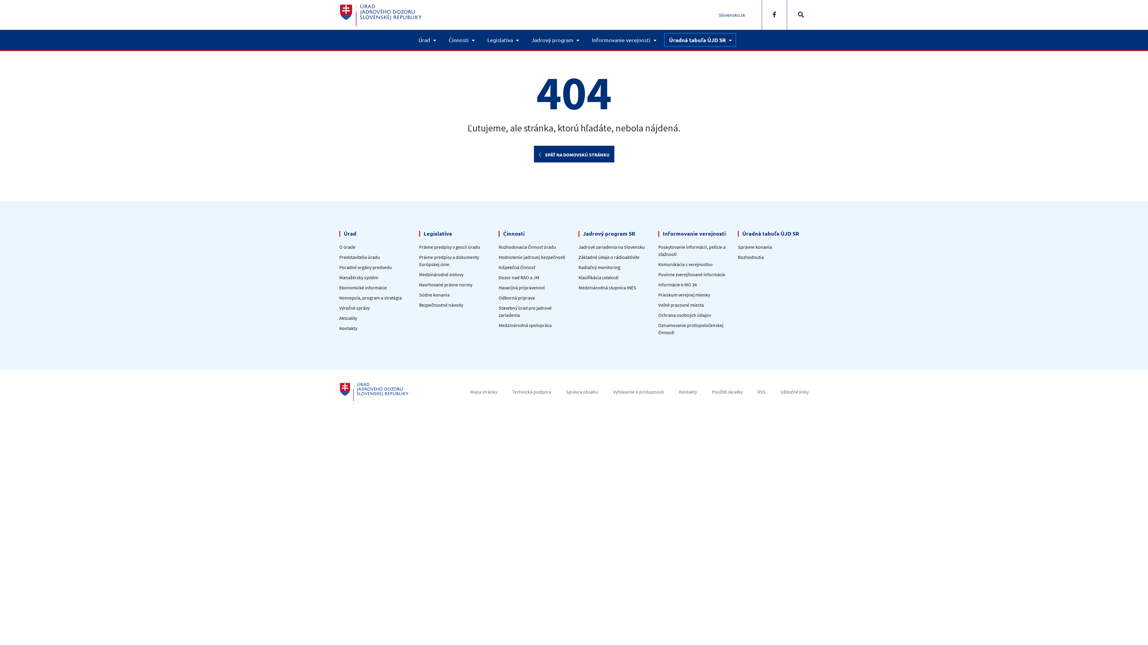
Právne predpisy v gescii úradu (449, 247)
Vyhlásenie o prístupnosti (638, 392)
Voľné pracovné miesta (681, 305)
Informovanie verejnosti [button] (621, 40)
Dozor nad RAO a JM (519, 277)
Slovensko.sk (732, 15)
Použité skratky (727, 392)
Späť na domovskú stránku (577, 155)
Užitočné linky (795, 392)
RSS (762, 392)
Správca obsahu (582, 392)
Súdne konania (434, 295)
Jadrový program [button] (552, 40)
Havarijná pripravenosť (522, 288)
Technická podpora (531, 392)
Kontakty (348, 328)
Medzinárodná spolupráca (525, 325)
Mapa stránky (483, 392)
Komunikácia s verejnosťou (685, 264)
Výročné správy (354, 308)
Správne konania (755, 247)
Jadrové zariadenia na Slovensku (611, 247)
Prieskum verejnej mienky (684, 295)
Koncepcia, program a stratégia (370, 298)
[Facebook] (774, 15)
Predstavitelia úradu (359, 257)
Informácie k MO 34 (677, 285)
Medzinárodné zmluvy (441, 274)
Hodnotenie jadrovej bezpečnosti (532, 257)
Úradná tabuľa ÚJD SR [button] (697, 39)
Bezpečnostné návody (441, 305)
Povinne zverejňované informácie (691, 274)
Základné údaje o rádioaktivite (608, 257)
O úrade (347, 247)
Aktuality (348, 318)
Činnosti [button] (459, 40)
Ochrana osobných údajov (684, 315)
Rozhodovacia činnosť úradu (527, 247)
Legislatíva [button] (500, 40)
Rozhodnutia (751, 257)
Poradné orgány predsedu (365, 267)
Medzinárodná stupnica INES (607, 288)
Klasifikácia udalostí (598, 277)
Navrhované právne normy (445, 285)
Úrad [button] (424, 40)
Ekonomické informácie (363, 288)
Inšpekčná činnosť (517, 267)
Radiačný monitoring (599, 267)
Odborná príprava (517, 298)
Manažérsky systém (358, 277)
